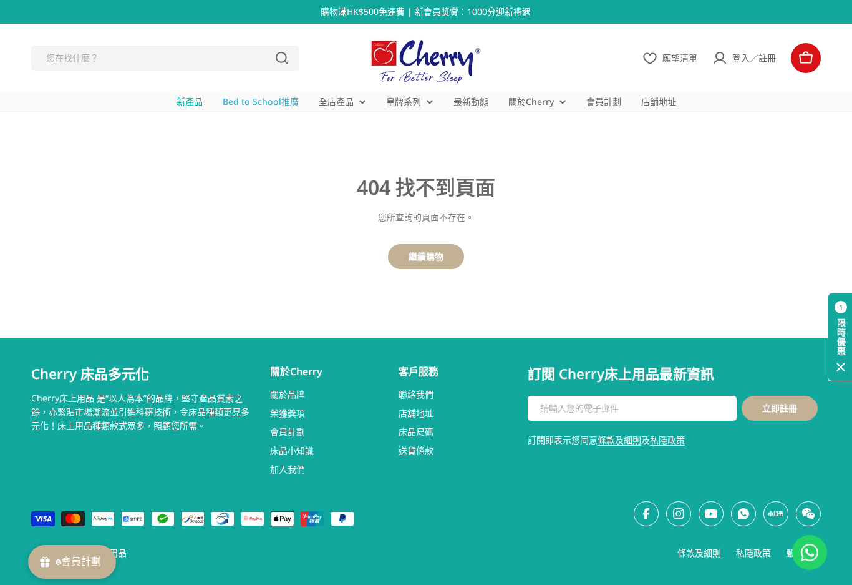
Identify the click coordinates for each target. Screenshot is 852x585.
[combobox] (165, 58)
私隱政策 (667, 440)
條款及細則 (619, 440)
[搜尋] (281, 58)
